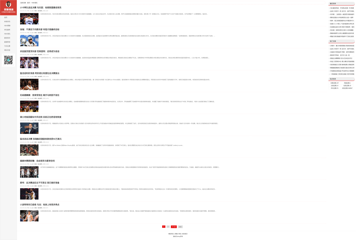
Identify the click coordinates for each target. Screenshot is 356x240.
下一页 (173, 227)
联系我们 (185, 234)
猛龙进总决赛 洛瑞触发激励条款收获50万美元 (41, 139)
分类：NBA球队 (38, 11)
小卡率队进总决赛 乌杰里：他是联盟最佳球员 (40, 7)
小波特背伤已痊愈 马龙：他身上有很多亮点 (39, 204)
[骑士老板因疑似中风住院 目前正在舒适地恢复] (29, 129)
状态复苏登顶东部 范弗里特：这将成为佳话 (39, 51)
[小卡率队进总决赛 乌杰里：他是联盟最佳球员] (29, 19)
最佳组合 (7, 38)
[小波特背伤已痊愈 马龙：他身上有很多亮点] (29, 216)
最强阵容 (7, 42)
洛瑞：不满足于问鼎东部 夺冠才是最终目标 (39, 29)
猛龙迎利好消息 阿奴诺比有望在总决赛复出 (39, 73)
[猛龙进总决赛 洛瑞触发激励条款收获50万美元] (29, 151)
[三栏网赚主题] (8, 7)
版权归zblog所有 (178, 236)
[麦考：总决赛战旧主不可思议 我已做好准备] (29, 194)
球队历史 (7, 50)
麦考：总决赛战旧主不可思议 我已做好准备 (39, 183)
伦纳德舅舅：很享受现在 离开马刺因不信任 (39, 95)
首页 (5, 17)
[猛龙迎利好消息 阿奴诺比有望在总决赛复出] (29, 85)
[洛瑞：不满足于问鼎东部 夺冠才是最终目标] (29, 41)
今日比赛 (7, 46)
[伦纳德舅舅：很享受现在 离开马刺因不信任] (29, 107)
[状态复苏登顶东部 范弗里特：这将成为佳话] (29, 63)
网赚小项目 (178, 234)
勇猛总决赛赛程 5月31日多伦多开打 (341, 58)
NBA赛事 (7, 25)
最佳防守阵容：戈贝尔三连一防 (340, 55)
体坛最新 (7, 30)
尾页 (180, 227)
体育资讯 (7, 21)
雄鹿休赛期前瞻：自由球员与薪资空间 (37, 161)
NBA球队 (7, 34)
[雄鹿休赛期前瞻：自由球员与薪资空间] (29, 173)
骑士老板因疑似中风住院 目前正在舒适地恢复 (40, 117)
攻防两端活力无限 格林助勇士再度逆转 (342, 64)
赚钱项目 (171, 234)
